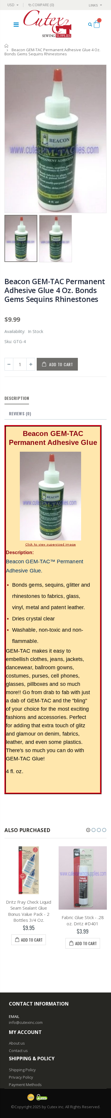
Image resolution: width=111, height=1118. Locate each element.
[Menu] (16, 24)
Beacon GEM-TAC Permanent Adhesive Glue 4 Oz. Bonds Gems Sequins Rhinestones (54, 290)
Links (93, 5)
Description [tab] (16, 398)
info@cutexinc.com (26, 1022)
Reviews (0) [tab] (20, 413)
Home (6, 46)
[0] (96, 25)
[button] (88, 830)
